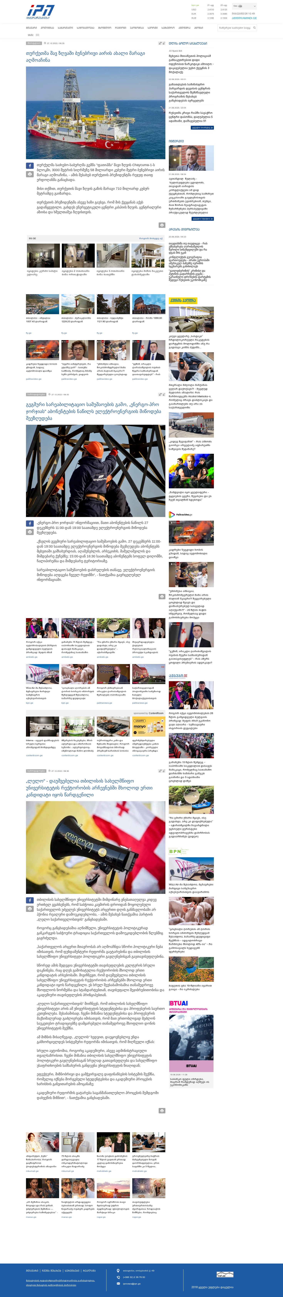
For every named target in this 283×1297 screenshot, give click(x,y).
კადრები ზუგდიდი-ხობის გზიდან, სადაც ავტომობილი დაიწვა (41, 367)
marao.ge (31, 1217)
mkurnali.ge (32, 1171)
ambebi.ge (31, 657)
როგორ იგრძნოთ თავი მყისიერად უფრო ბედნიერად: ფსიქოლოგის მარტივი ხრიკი (113, 1207)
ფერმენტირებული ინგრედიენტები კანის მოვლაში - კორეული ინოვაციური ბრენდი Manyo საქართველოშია (146, 747)
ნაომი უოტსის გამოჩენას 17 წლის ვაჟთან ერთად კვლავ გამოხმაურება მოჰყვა (112, 1161)
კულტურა (184, 27)
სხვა (30, 34)
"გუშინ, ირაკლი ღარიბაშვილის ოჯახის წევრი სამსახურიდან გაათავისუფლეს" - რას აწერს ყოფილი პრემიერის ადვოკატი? (148, 373)
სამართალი (65, 27)
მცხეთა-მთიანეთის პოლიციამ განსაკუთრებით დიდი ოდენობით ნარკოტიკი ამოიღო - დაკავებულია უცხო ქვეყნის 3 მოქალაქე (191, 64)
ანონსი (198, 27)
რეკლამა (89, 1271)
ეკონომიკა (137, 27)
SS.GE (32, 238)
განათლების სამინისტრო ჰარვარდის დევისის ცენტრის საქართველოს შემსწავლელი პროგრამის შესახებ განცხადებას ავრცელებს (189, 92)
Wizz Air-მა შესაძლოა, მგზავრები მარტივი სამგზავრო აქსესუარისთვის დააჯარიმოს (39, 695)
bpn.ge (195, 5)
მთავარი (31, 27)
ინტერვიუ (176, 141)
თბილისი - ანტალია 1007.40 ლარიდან (38, 320)
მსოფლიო (104, 27)
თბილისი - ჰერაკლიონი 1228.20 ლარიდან (76, 320)
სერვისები (72, 1271)
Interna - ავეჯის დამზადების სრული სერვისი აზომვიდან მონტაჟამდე (42, 744)
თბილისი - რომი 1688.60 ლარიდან (147, 320)
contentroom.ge (34, 755)
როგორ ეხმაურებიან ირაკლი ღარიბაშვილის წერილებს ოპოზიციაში (111, 691)
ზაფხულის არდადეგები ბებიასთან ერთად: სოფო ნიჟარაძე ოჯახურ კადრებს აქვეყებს (78, 1207)
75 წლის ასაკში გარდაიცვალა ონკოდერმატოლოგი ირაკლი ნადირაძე (74, 1161)
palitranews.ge (104, 703)
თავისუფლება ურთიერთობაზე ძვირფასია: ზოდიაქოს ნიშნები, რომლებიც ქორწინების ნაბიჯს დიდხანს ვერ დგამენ (146, 1211)
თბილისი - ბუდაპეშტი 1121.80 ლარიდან (110, 320)
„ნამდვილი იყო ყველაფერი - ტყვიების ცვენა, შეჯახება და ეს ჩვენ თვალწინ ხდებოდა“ (190, 496)
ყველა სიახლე (201, 127)
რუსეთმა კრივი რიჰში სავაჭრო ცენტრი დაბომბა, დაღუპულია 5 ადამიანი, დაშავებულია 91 (191, 116)
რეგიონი (120, 27)
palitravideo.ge (33, 379)
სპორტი (153, 27)
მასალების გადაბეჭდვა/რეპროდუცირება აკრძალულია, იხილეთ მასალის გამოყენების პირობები (60, 1282)
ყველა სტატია (201, 218)
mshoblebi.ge (104, 1171)
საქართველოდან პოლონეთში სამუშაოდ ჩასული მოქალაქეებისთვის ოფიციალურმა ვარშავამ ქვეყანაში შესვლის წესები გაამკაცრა (148, 698)
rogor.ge (101, 1217)
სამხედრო (168, 27)
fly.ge (28, 333)
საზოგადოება (85, 27)
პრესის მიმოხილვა (184, 229)
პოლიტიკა (47, 27)
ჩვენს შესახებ (51, 1271)
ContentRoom (156, 713)
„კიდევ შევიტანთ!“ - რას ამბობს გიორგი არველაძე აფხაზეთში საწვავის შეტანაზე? (190, 445)
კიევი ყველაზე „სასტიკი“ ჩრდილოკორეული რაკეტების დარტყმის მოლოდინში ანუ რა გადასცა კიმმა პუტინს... (189, 342)
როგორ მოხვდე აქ (150, 238)
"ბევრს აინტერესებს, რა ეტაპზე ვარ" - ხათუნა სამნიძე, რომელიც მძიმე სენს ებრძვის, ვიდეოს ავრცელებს (76, 371)
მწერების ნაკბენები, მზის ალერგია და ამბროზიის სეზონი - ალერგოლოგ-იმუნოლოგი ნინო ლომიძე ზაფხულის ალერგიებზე (77, 747)
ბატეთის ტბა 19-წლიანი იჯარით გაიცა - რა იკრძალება (190, 987)
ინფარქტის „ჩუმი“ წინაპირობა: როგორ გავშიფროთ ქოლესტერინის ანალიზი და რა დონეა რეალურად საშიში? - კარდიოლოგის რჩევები (41, 1166)
